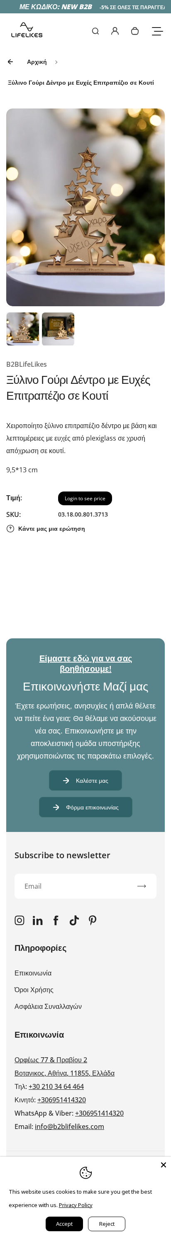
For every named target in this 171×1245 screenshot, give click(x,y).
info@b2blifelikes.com (69, 1126)
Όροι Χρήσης (34, 989)
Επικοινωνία (33, 973)
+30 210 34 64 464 (56, 1086)
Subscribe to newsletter (62, 855)
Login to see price (85, 498)
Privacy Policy (76, 1205)
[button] (22, 328)
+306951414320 (61, 1099)
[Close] (163, 1164)
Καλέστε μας (92, 780)
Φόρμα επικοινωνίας (92, 807)
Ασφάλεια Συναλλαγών (48, 1006)
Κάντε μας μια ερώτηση (51, 528)
